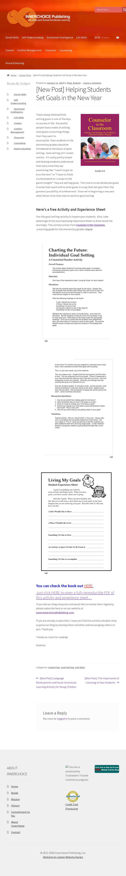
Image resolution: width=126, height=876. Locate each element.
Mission (15, 799)
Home (13, 75)
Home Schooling (15, 63)
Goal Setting (67, 667)
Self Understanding (33, 37)
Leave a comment (92, 83)
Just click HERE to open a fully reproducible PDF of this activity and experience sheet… (75, 595)
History (15, 805)
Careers (10, 50)
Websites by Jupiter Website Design (63, 857)
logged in (62, 718)
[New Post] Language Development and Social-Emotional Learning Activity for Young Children (56, 682)
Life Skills (81, 37)
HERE (88, 585)
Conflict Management (29, 50)
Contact (15, 832)
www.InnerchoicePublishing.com (55, 612)
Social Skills (12, 37)
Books (14, 792)
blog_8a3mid (73, 83)
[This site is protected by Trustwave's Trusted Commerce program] (77, 773)
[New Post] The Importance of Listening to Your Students (101, 680)
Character (50, 50)
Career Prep (25, 75)
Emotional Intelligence (60, 37)
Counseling (65, 50)
